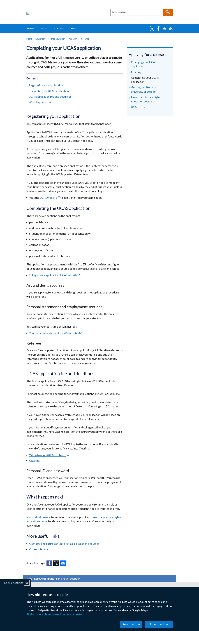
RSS (171, 28)
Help (73, 28)
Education (40, 38)
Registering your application (46, 85)
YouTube (164, 28)
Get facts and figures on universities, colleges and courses (64, 543)
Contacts (59, 28)
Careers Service (39, 549)
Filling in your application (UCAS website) (55, 275)
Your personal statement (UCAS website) (55, 333)
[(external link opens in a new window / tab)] (49, 563)
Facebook (158, 28)
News (44, 28)
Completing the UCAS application (49, 91)
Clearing (34, 460)
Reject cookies (131, 624)
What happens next (40, 102)
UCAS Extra (138, 107)
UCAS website (50, 197)
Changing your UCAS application (143, 64)
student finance (41, 517)
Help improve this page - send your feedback (53, 578)
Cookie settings (13, 582)
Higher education (57, 38)
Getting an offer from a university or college (145, 89)
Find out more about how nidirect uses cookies (54, 614)
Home (30, 28)
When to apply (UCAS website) (49, 455)
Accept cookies (159, 624)
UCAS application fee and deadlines (50, 96)
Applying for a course (79, 38)
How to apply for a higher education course (146, 99)
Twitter (152, 28)
